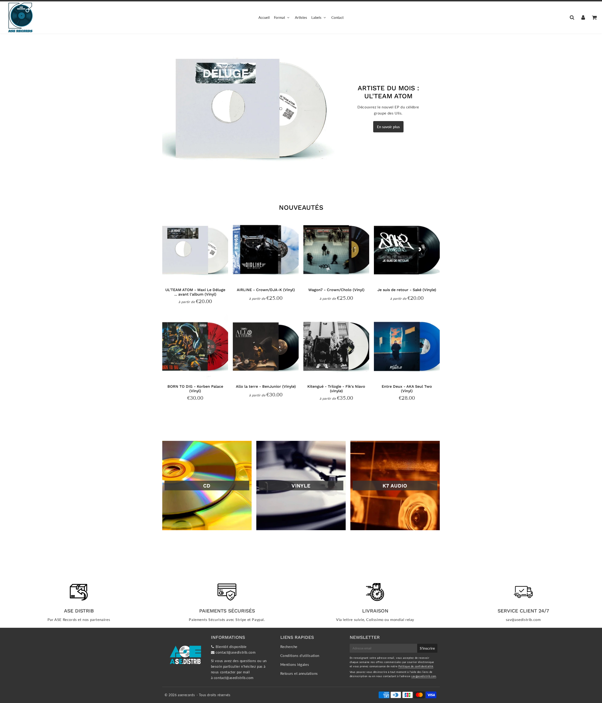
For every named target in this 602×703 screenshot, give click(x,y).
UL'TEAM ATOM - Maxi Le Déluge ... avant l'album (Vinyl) (195, 292)
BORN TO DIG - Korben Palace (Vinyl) (195, 388)
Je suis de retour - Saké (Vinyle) (406, 290)
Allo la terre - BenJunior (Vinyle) (266, 386)
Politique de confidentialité (415, 666)
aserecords (186, 695)
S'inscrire (427, 648)
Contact (337, 17)
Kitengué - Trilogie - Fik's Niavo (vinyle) (336, 388)
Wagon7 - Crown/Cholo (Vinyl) (336, 290)
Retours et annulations (299, 673)
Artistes (301, 17)
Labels (316, 17)
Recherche (288, 646)
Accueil (264, 17)
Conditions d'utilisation (299, 655)
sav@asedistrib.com (423, 676)
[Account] (583, 17)
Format (279, 17)
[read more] (253, 108)
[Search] (572, 17)
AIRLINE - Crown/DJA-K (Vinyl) (266, 290)
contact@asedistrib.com (235, 652)
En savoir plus (388, 126)
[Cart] (594, 17)
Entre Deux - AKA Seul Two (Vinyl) (407, 388)
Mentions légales (294, 664)
